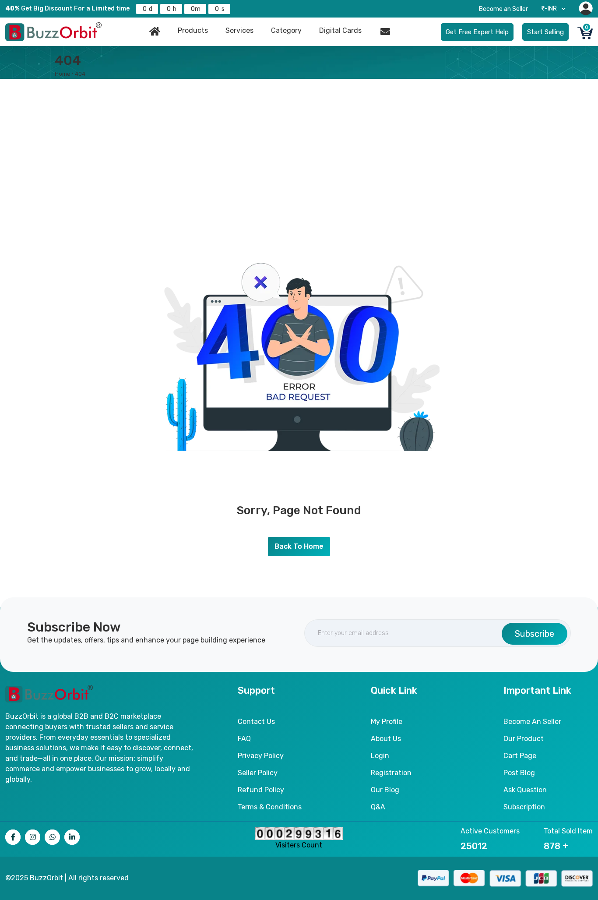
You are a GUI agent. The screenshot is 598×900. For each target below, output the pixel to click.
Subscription (524, 807)
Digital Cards (340, 30)
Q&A (378, 807)
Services (239, 30)
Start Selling (545, 32)
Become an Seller (503, 9)
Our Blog (385, 790)
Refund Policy (261, 790)
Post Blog (519, 773)
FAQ (244, 738)
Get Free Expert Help (477, 32)
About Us (386, 738)
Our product (523, 738)
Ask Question (525, 790)
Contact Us (256, 721)
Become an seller (532, 721)
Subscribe (534, 633)
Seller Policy (258, 773)
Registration (391, 773)
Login (380, 756)
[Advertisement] (299, 144)
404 (80, 74)
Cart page (519, 756)
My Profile (386, 721)
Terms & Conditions (270, 807)
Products (193, 30)
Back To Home (299, 546)
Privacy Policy (261, 756)
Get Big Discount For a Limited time (67, 8)
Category (286, 30)
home (62, 74)
